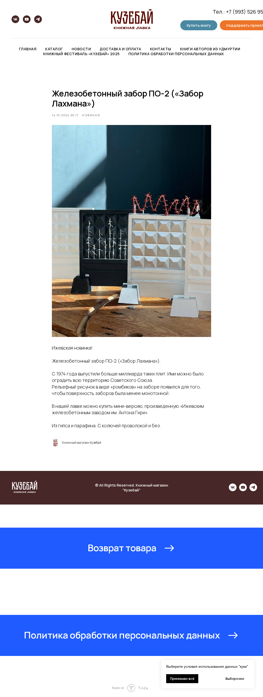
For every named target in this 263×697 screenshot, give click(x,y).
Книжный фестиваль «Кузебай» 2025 (81, 53)
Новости (81, 48)
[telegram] (38, 19)
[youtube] (27, 19)
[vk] (15, 19)
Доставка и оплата (120, 48)
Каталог (54, 48)
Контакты (160, 48)
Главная (28, 48)
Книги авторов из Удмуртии (210, 48)
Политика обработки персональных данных (176, 53)
